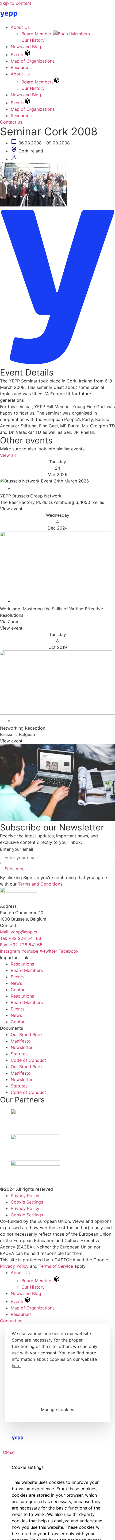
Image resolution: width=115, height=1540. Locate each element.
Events (17, 54)
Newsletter (22, 1047)
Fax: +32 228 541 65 (21, 944)
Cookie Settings (27, 1202)
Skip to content (15, 3)
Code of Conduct (28, 1060)
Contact (19, 989)
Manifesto (21, 1041)
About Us (20, 27)
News (16, 983)
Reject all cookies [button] (57, 1394)
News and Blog (26, 46)
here (16, 1365)
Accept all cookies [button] (57, 1378)
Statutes (19, 1053)
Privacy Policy (25, 1195)
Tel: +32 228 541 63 (20, 938)
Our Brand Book (27, 1034)
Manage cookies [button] (57, 1409)
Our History (33, 40)
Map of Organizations (33, 61)
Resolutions (22, 964)
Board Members (37, 33)
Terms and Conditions (40, 884)
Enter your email (16, 849)
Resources (21, 67)
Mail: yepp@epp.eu (19, 931)
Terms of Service (56, 1266)
